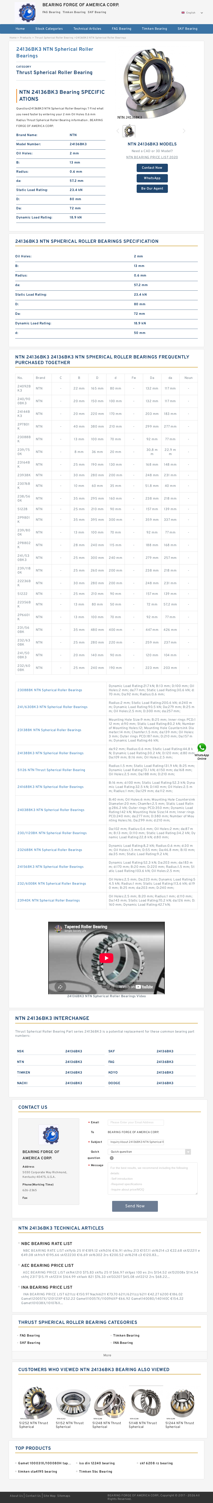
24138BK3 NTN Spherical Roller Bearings (50, 753)
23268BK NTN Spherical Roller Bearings (49, 850)
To (92, 1132)
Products (25, 38)
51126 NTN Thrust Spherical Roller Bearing (51, 770)
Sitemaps (63, 1496)
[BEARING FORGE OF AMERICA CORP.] (25, 11)
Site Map (49, 1496)
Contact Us (33, 1496)
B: (18, 163)
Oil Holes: (24, 153)
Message (95, 1166)
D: (18, 199)
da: (18, 181)
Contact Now (152, 168)
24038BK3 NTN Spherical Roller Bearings (50, 810)
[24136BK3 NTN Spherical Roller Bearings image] (152, 84)
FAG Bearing (121, 29)
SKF (111, 1051)
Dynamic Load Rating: (34, 218)
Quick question (94, 1155)
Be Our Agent (152, 189)
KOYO (113, 1073)
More (107, 1355)
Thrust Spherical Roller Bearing (54, 38)
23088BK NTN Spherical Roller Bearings (49, 690)
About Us (16, 1496)
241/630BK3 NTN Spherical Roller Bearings (52, 707)
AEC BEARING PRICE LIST (47, 1266)
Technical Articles (87, 29)
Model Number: (28, 144)
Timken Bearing (154, 29)
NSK (20, 1051)
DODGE (114, 1083)
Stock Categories (49, 29)
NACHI (22, 1083)
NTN (20, 1062)
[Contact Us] (202, 751)
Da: (19, 208)
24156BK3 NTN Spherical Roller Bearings (50, 867)
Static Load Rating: (32, 190)
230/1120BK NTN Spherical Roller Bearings (52, 833)
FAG (111, 1062)
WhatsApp (152, 178)
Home (20, 29)
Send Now (135, 1206)
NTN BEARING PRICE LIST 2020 (152, 157)
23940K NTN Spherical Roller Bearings (48, 901)
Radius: (22, 172)
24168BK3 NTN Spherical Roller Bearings (50, 787)
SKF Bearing (188, 29)
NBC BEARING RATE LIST (46, 1244)
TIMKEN (23, 1073)
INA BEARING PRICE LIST (46, 1287)
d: (16, 333)
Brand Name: (26, 135)
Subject (95, 1142)
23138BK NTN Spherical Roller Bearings (49, 730)
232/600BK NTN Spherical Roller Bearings (51, 884)
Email (93, 1123)
